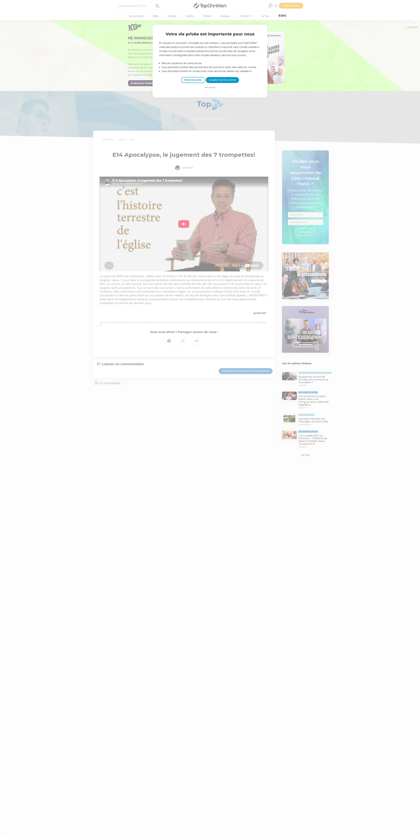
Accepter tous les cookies (222, 80)
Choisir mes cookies (193, 80)
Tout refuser (210, 87)
